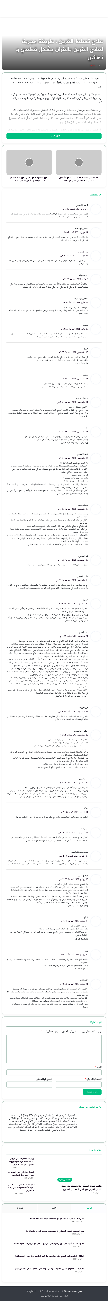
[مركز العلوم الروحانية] (88, 5)
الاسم (98, 1067)
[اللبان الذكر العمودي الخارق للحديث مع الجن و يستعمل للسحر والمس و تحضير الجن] (94, 1272)
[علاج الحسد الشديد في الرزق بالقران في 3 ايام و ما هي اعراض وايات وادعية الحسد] (94, 1247)
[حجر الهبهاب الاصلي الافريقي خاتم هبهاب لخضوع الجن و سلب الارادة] (94, 1235)
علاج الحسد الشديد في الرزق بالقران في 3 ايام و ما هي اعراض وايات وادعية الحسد (49, 1243)
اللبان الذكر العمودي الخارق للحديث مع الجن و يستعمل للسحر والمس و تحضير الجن (49, 1268)
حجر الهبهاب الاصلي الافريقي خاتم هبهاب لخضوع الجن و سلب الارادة (55, 1231)
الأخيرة (89, 1208)
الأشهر (54, 1208)
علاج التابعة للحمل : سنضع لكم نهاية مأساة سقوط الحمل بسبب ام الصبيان (20, 1187)
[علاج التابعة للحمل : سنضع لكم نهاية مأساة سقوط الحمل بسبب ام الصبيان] (44, 1188)
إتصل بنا (64, 1296)
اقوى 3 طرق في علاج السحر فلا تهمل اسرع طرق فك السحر (21, 1174)
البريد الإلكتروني (93, 1079)
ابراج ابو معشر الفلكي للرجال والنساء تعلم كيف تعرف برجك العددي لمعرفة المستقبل (21, 1161)
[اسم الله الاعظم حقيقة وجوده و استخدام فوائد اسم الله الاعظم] (94, 1222)
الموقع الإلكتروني (44, 1079)
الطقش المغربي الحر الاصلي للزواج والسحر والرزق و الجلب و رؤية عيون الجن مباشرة (49, 1256)
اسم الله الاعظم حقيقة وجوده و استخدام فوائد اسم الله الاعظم (57, 1218)
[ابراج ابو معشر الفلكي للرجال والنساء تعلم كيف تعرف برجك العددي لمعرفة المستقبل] (44, 1162)
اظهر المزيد (55, 136)
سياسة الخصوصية (49, 1296)
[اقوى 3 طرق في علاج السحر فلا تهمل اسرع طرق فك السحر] (44, 1176)
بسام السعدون (83, 252)
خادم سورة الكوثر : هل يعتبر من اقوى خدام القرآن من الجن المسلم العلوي (81, 1188)
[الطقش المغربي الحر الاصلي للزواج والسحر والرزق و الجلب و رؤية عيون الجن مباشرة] (94, 1260)
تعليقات (19, 1208)
